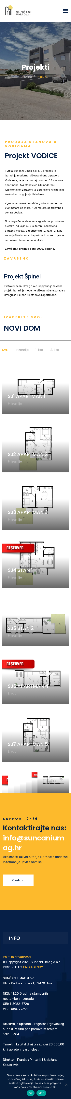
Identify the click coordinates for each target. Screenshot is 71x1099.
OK (31, 1093)
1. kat (39, 350)
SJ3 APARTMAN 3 (28, 512)
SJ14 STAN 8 (55, 772)
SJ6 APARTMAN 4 (28, 686)
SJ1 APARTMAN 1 (26, 396)
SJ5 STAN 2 (21, 628)
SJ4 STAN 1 (20, 570)
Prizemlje (22, 350)
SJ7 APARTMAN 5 (28, 744)
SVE (5, 350)
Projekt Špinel (22, 276)
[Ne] (66, 1085)
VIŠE (41, 1093)
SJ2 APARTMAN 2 (28, 454)
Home (27, 76)
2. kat (54, 350)
